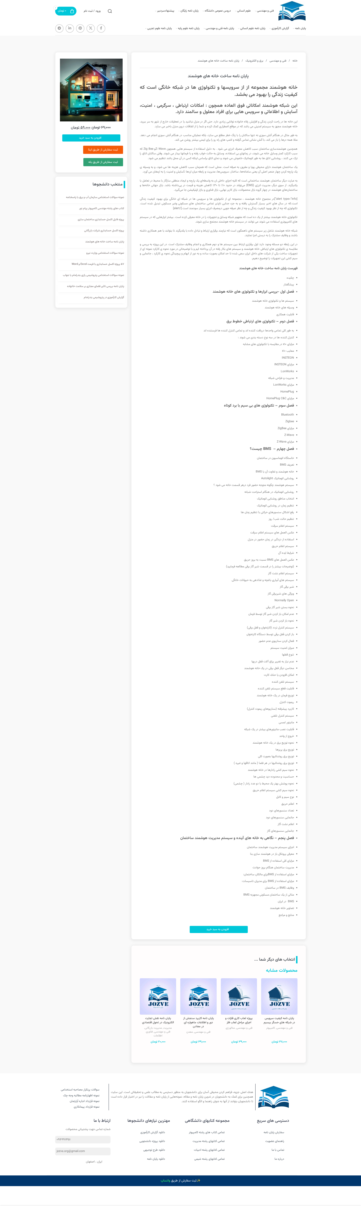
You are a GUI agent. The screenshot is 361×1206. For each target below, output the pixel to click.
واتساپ (165, 1180)
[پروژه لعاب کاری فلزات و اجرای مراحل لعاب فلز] (239, 996)
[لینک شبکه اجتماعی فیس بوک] (101, 28)
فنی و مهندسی (277, 61)
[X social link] (90, 28)
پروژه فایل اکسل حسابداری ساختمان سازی (101, 220)
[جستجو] (110, 11)
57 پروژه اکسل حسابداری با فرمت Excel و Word (98, 264)
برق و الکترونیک (254, 61)
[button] (219, 929)
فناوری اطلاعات (154, 1034)
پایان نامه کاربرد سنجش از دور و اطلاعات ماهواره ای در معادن (198, 1022)
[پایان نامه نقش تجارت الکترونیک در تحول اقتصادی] (158, 996)
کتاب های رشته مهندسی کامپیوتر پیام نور (101, 208)
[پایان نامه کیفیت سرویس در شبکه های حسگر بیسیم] (279, 996)
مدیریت (167, 1028)
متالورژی (230, 1028)
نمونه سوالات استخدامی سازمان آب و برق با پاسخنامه (95, 197)
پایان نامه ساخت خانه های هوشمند (104, 242)
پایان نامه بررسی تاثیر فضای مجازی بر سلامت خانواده (95, 286)
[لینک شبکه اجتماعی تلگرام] (59, 28)
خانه (294, 61)
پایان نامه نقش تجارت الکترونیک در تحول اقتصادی (158, 1020)
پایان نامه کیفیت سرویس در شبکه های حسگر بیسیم (279, 1020)
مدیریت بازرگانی (153, 1028)
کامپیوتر (270, 1028)
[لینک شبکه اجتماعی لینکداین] (70, 28)
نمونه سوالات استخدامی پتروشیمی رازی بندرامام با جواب (93, 275)
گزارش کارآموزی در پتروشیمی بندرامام (104, 297)
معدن (189, 1032)
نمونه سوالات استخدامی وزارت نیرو (105, 253)
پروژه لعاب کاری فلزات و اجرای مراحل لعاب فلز (239, 1020)
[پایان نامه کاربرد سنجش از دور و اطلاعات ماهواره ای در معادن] (198, 996)
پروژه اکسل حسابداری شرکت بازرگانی (104, 231)
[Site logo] (292, 11)
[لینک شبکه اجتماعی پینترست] (80, 28)
